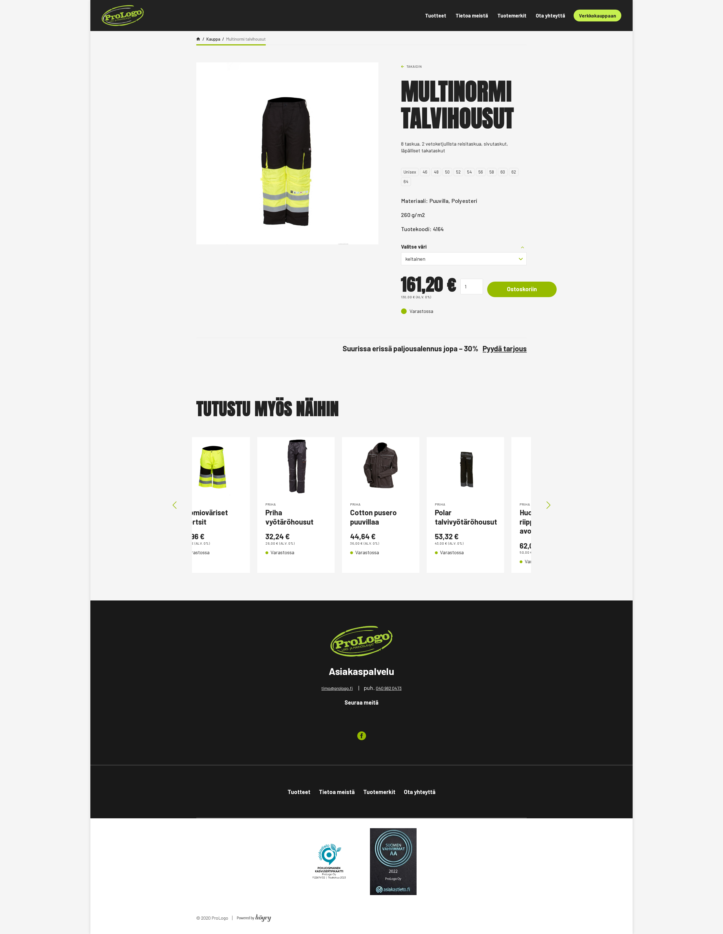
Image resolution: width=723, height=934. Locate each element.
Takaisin (414, 66)
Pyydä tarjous (505, 348)
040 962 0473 (389, 688)
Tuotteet (435, 15)
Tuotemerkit (511, 15)
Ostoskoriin (522, 289)
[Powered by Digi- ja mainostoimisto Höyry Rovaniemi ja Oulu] (254, 916)
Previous (174, 504)
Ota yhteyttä (550, 15)
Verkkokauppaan (597, 15)
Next (548, 504)
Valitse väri (413, 246)
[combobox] (464, 258)
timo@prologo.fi (337, 688)
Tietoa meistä (472, 15)
